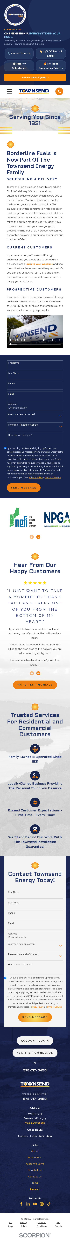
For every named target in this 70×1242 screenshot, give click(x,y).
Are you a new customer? (21, 414)
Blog (35, 1182)
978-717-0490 (35, 1070)
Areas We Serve (35, 1163)
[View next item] (38, 537)
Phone (11, 383)
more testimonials (35, 684)
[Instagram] (42, 1204)
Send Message (23, 487)
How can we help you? (20, 435)
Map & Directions (35, 1122)
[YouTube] (35, 1204)
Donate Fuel (35, 1170)
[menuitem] (10, 1224)
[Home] (34, 91)
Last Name (13, 373)
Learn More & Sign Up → (35, 77)
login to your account (39, 263)
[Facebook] (21, 1204)
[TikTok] (49, 1204)
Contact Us (35, 1176)
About (35, 1151)
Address (12, 404)
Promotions (35, 1157)
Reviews (35, 1189)
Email (11, 394)
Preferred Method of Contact (23, 424)
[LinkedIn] (28, 1204)
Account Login (35, 1040)
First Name (13, 363)
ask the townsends (35, 1052)
